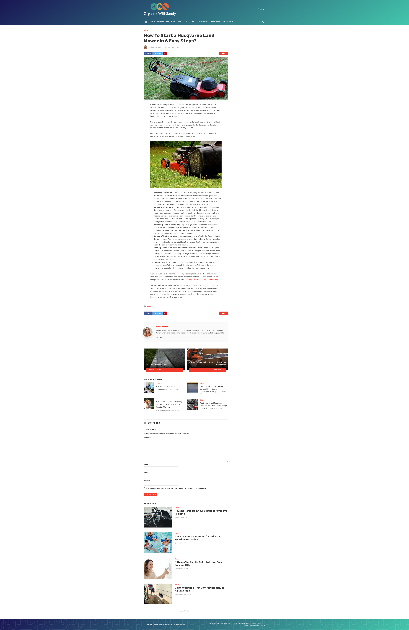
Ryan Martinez (207, 408)
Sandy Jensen (155, 47)
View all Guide (184, 611)
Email (146, 472)
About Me (148, 625)
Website (147, 480)
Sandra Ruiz (162, 389)
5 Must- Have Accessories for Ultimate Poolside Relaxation (197, 538)
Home (153, 22)
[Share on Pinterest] (165, 53)
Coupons (160, 22)
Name (146, 465)
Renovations (203, 22)
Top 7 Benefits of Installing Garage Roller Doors (211, 387)
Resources (215, 22)
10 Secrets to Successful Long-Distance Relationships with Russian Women (169, 404)
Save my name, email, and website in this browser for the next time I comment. (175, 488)
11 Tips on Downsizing (165, 386)
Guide (146, 30)
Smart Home (228, 22)
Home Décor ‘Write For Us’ (176, 625)
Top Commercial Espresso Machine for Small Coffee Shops (213, 404)
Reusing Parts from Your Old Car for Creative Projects (201, 512)
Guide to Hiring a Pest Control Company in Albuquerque (199, 589)
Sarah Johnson (164, 410)
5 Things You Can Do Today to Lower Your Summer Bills (198, 563)
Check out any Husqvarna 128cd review (201, 280)
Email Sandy (159, 625)
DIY (167, 22)
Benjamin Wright (208, 392)
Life (192, 22)
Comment (147, 437)
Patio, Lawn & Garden (179, 22)
